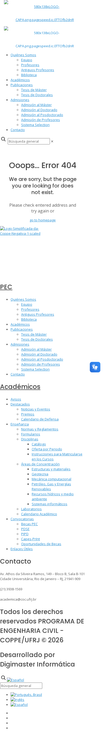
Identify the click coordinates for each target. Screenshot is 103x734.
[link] (52, 141)
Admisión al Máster (36, 104)
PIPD (25, 534)
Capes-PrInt (30, 539)
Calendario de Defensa (40, 419)
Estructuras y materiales (51, 469)
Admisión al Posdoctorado (42, 114)
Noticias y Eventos (35, 409)
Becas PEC (29, 524)
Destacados (20, 404)
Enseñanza (20, 424)
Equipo (26, 60)
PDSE (25, 529)
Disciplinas (29, 439)
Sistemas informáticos (49, 504)
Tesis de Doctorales (37, 94)
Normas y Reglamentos (39, 429)
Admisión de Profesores (40, 119)
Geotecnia (40, 474)
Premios (27, 414)
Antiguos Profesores (37, 69)
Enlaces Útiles (22, 548)
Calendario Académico (39, 514)
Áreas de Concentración (40, 464)
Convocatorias (22, 519)
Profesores (30, 65)
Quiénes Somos (23, 55)
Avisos (16, 399)
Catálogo (39, 444)
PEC (6, 287)
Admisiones (20, 99)
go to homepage (43, 220)
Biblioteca (29, 74)
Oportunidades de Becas (41, 544)
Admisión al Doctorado (39, 109)
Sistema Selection (35, 124)
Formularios (30, 434)
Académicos (20, 79)
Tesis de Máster (34, 89)
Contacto (18, 129)
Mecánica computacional (51, 479)
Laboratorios (31, 509)
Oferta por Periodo (47, 449)
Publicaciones (22, 84)
